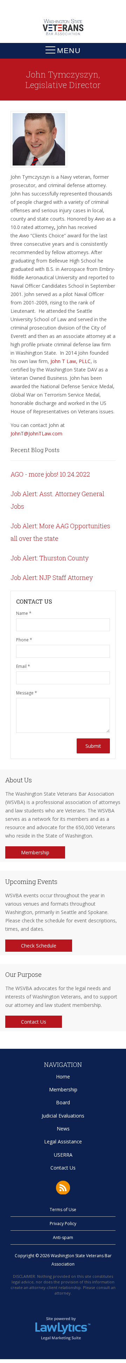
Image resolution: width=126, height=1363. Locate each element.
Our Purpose (23, 974)
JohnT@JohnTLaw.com (36, 433)
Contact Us (33, 1021)
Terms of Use (63, 1210)
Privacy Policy (63, 1223)
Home (63, 1076)
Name (23, 613)
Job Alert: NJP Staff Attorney (51, 577)
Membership (35, 852)
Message (26, 693)
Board (63, 1102)
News (63, 1128)
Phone (24, 640)
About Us (18, 780)
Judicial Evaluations (63, 1115)
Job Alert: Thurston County (49, 558)
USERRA (63, 1154)
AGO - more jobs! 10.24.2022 (50, 474)
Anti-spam (63, 1237)
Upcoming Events (31, 881)
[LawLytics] (63, 1328)
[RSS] (63, 1187)
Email (23, 666)
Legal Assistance (63, 1141)
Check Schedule (38, 945)
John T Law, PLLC (70, 361)
